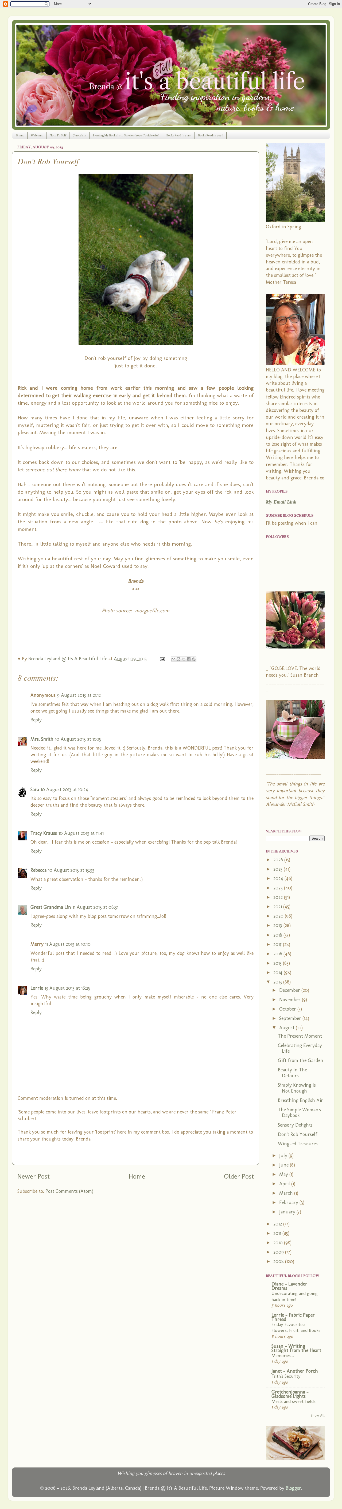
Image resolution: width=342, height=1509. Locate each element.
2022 (278, 897)
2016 (278, 954)
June (284, 1165)
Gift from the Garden (300, 1060)
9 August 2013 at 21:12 (79, 695)
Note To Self (58, 135)
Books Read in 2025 (178, 135)
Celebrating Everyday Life (300, 1048)
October (288, 1009)
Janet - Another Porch (294, 1371)
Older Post (239, 1176)
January (288, 1212)
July (284, 1155)
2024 (279, 878)
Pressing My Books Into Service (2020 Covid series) (126, 135)
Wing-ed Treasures (298, 1144)
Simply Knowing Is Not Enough (297, 1088)
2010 (278, 1243)
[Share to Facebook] (188, 659)
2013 (278, 982)
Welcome (37, 135)
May (284, 1174)
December (290, 990)
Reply (36, 720)
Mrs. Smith (41, 739)
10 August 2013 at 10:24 (64, 789)
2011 (277, 1233)
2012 (278, 1224)
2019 (278, 925)
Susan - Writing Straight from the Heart (296, 1348)
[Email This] (173, 659)
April (285, 1184)
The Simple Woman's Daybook (299, 1113)
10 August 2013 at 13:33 (71, 870)
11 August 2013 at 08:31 (95, 907)
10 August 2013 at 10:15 (78, 739)
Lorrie (36, 988)
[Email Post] (162, 659)
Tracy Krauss (43, 833)
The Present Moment (300, 1036)
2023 (278, 888)
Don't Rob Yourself (297, 1134)
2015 (278, 963)
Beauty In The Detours (292, 1073)
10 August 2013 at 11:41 (81, 833)
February (289, 1202)
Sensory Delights (295, 1125)
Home (20, 135)
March (286, 1193)
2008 (279, 1261)
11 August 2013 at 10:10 (68, 944)
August (287, 1028)
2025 (278, 869)
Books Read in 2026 (210, 135)
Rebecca (38, 870)
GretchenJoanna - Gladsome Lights (290, 1394)
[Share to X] (183, 659)
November (290, 1000)
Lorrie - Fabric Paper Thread (293, 1317)
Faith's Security (286, 1376)
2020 (279, 916)
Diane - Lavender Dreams (289, 1286)
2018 (278, 935)
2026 (278, 860)
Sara (34, 789)
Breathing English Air (300, 1100)
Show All (318, 1415)
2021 (278, 907)
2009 (279, 1252)
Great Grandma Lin (50, 907)
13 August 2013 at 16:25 (67, 988)
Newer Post (33, 1176)
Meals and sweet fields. (293, 1401)
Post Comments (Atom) (69, 1191)
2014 (278, 972)
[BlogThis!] (178, 659)
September (290, 1018)
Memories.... (282, 1355)
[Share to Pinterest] (193, 659)
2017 (278, 944)
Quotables (79, 135)
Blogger (293, 1488)
